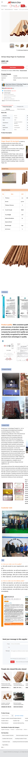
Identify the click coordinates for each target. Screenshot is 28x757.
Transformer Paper (6, 741)
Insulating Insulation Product (21, 738)
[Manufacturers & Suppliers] (14, 2)
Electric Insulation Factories (7, 735)
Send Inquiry (13, 67)
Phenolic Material (4, 723)
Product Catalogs (19, 715)
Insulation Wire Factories (7, 738)
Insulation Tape (16, 720)
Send (12, 661)
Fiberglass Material (17, 718)
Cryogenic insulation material (7, 718)
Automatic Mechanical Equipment (20, 723)
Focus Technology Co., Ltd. (16, 751)
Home (2, 9)
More (2, 747)
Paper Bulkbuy (5, 744)
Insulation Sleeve (4, 720)
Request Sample (23, 70)
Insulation (16, 9)
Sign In (3, 100)
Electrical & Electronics (9, 9)
